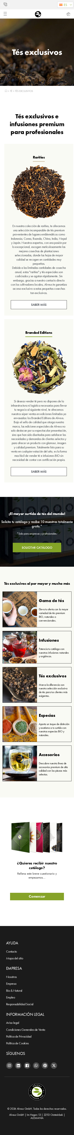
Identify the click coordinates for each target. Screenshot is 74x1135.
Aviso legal (12, 1023)
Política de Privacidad (18, 1036)
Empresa (11, 984)
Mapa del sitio (14, 958)
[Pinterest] (45, 1065)
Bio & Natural (14, 990)
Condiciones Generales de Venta (25, 1030)
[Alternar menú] (5, 14)
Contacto (11, 951)
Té (11, 91)
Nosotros (11, 977)
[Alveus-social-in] (18, 1065)
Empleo (10, 997)
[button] (65, 4)
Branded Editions (38, 332)
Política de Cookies (17, 1043)
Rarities (39, 157)
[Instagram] (9, 1065)
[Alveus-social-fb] (27, 1065)
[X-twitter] (54, 1065)
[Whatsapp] (36, 1065)
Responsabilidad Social (19, 1004)
